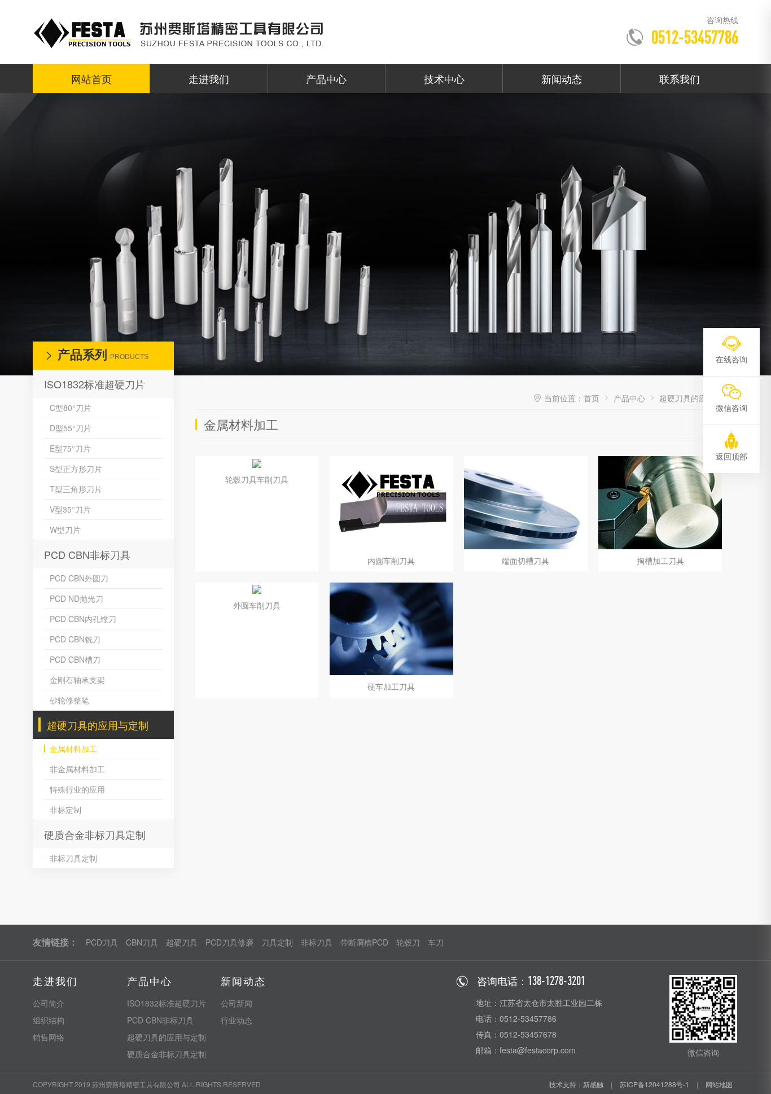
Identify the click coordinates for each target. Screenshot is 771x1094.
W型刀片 (65, 529)
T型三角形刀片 (76, 489)
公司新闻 (236, 1003)
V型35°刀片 (70, 509)
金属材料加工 (73, 748)
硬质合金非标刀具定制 (95, 834)
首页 (591, 398)
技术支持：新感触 (576, 1084)
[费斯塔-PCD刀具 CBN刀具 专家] (185, 31)
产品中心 (326, 78)
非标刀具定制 (73, 858)
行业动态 (236, 1020)
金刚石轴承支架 (77, 679)
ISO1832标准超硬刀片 (94, 384)
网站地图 (719, 1084)
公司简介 (48, 1003)
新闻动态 (561, 78)
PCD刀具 (102, 942)
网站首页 (91, 78)
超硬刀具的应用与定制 (97, 724)
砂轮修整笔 (69, 700)
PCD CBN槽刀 (75, 659)
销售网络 (48, 1037)
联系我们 (679, 78)
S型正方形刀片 (76, 468)
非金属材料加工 (77, 768)
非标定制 (65, 809)
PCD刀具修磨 (229, 942)
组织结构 (48, 1020)
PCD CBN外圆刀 (79, 578)
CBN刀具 (142, 942)
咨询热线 (722, 19)
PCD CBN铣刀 (75, 639)
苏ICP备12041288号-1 (654, 1084)
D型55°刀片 (70, 428)
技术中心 (444, 78)
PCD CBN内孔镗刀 (83, 618)
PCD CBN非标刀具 (87, 554)
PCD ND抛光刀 (76, 598)
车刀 (436, 942)
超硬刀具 (182, 942)
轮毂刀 (408, 942)
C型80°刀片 (70, 407)
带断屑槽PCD (364, 942)
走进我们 (209, 78)
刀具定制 (277, 942)
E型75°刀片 (70, 448)
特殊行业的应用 (77, 789)
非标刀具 (316, 942)
